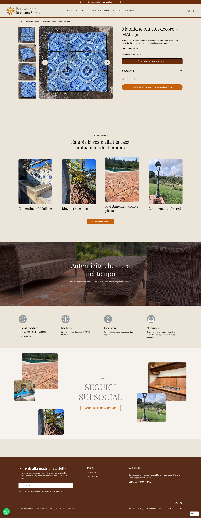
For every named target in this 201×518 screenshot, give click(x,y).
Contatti (179, 508)
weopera (71, 508)
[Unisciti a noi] (69, 485)
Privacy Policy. (57, 491)
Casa (20, 22)
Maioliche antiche (32, 22)
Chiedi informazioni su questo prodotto (152, 87)
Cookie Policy (92, 476)
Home (131, 508)
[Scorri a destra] (107, 62)
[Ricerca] (188, 10)
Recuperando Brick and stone (37, 508)
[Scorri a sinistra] (45, 62)
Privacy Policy (93, 472)
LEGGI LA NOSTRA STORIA (140, 482)
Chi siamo (169, 508)
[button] (194, 514)
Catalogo (140, 508)
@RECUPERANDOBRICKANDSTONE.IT (100, 408)
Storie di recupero (100, 221)
